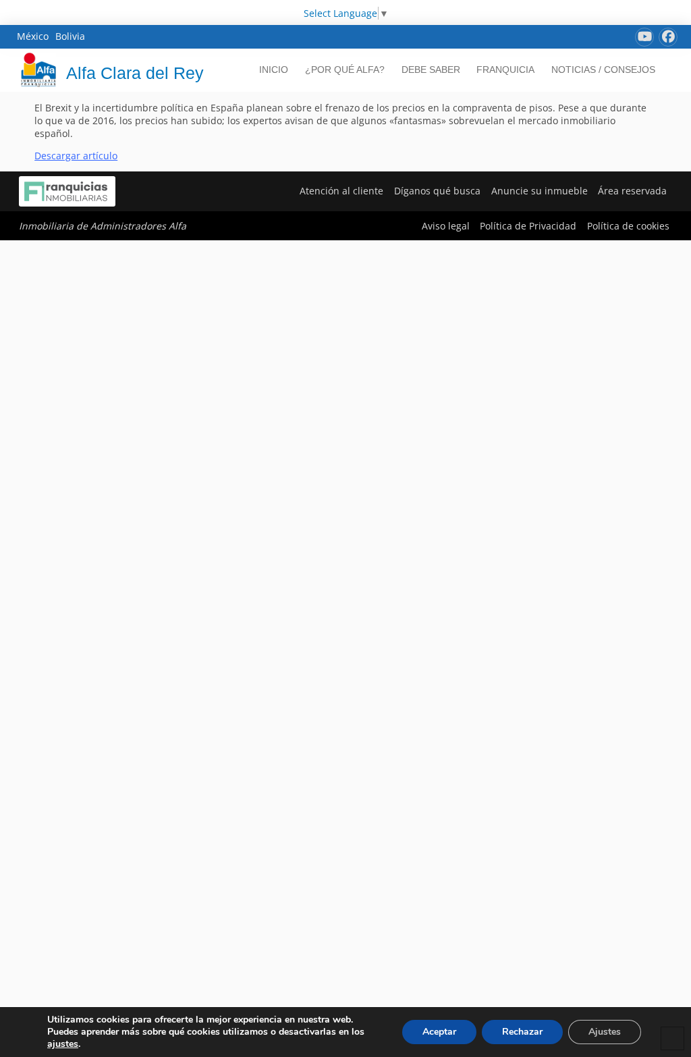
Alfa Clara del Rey (135, 72)
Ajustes (604, 1031)
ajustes (62, 1044)
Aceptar (439, 1031)
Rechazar (522, 1031)
